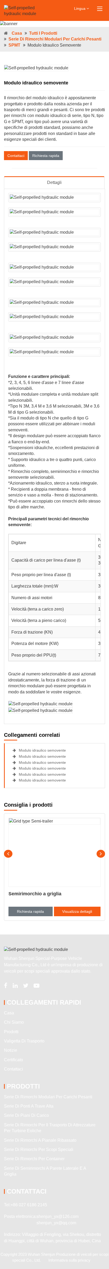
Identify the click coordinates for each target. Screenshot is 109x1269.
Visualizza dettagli (77, 911)
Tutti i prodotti (43, 33)
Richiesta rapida (45, 155)
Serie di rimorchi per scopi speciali (38, 1149)
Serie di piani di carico (26, 1115)
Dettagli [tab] (54, 182)
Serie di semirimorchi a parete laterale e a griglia (45, 1171)
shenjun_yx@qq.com (56, 1223)
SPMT (14, 45)
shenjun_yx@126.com (58, 1216)
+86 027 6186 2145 (29, 1205)
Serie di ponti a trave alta (28, 1106)
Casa (17, 33)
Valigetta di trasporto (24, 1041)
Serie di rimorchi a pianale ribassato (40, 1140)
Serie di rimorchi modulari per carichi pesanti (54, 39)
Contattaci (15, 155)
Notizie (10, 1050)
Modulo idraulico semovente (42, 750)
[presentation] (8, 854)
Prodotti (11, 1031)
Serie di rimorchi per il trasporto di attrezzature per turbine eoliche (50, 1128)
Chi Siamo (14, 1022)
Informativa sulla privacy (69, 1260)
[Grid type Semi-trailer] (54, 852)
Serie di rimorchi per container (34, 1159)
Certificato (13, 1060)
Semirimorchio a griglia (34, 893)
